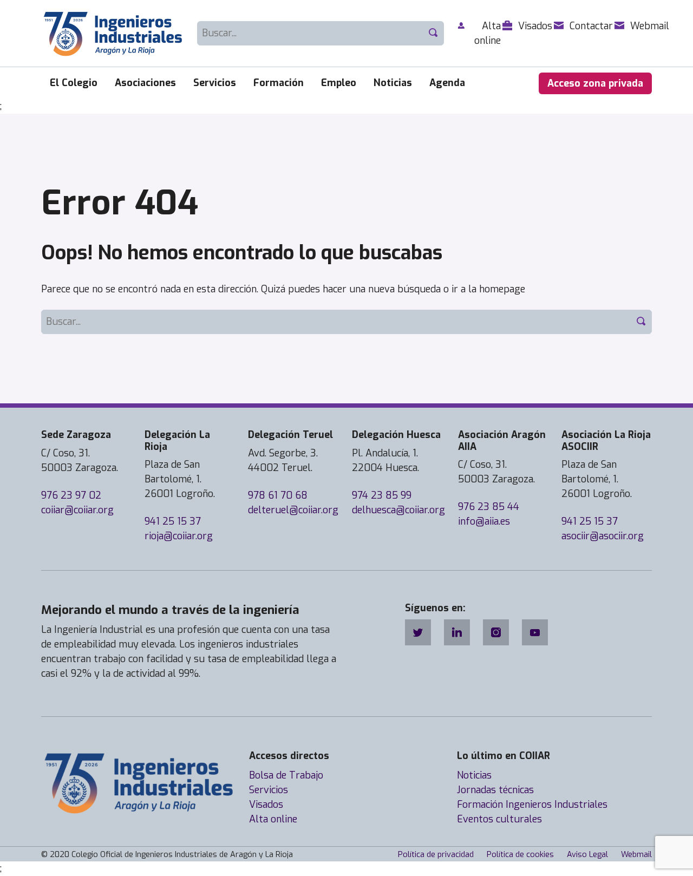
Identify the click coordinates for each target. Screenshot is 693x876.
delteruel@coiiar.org (293, 510)
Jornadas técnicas (495, 789)
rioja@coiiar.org (179, 535)
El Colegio (73, 82)
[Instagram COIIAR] (496, 632)
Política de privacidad (436, 854)
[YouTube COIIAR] (535, 632)
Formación (278, 82)
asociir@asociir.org (602, 535)
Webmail (636, 854)
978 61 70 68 (278, 495)
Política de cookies (520, 854)
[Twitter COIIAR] (418, 632)
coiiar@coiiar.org (77, 510)
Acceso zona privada (595, 83)
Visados (266, 804)
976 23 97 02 (71, 495)
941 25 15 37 (173, 521)
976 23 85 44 (488, 506)
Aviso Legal (587, 854)
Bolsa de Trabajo (286, 775)
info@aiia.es (484, 521)
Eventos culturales (499, 819)
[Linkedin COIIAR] (457, 632)
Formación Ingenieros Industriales (532, 804)
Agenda (447, 82)
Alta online (273, 819)
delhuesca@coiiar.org (398, 510)
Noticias (393, 82)
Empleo (338, 82)
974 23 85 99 (381, 495)
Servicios (214, 82)
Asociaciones (145, 82)
